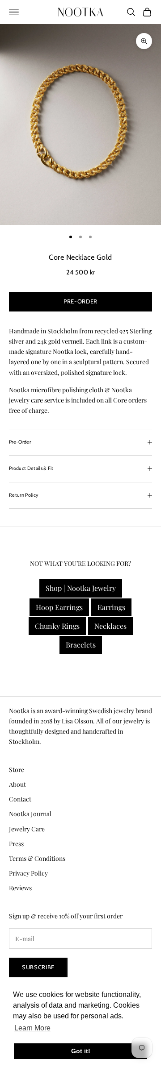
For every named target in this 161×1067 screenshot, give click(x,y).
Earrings (111, 607)
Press (16, 843)
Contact (20, 799)
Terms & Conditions (37, 858)
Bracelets (81, 644)
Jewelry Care (27, 829)
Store (16, 769)
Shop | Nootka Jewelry (81, 588)
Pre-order (80, 301)
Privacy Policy (28, 873)
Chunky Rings (57, 626)
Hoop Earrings (59, 607)
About (17, 784)
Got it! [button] (80, 1051)
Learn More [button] (32, 1028)
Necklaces (110, 626)
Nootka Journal (30, 814)
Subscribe (38, 967)
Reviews (20, 888)
